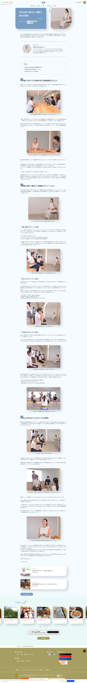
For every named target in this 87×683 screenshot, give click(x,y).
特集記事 (33, 21)
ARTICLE (28, 660)
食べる (18, 654)
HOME (44, 638)
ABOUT (22, 660)
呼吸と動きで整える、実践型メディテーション (33, 69)
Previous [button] (40, 627)
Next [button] (46, 627)
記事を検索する (79, 2)
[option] (43, 614)
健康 (36, 21)
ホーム (16, 646)
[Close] (86, 681)
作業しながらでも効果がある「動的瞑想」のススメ (33, 67)
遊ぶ (29, 654)
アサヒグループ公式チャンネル (65, 656)
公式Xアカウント (63, 654)
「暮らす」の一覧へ (27, 594)
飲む (21, 654)
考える (32, 654)
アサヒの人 (28, 21)
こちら (29, 558)
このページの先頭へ (84, 650)
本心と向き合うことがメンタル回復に (31, 71)
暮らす (20, 646)
